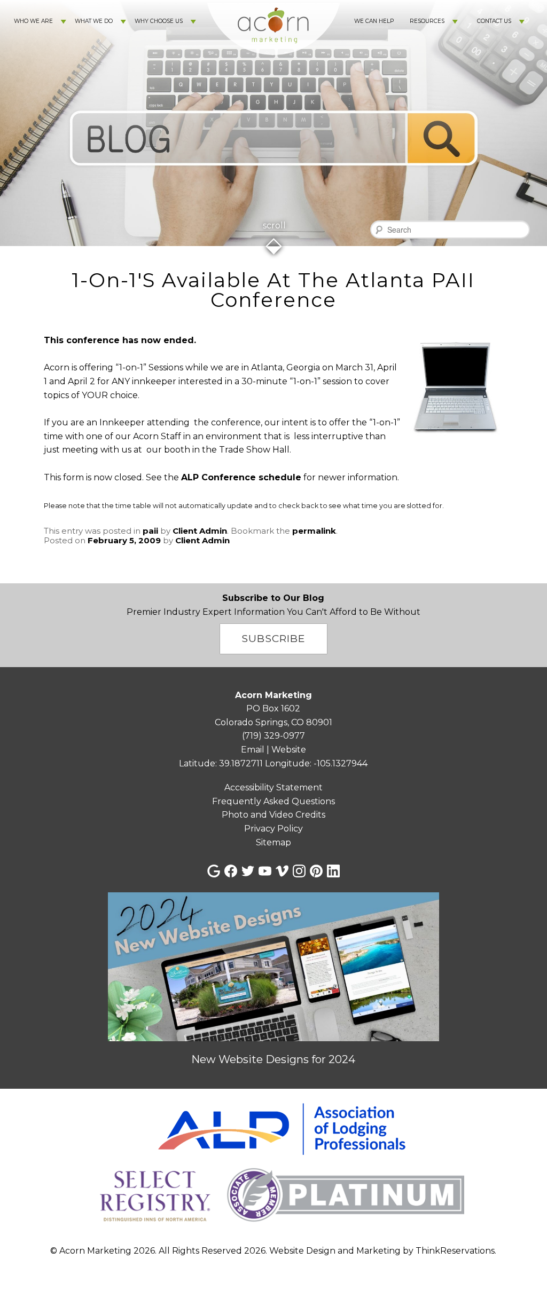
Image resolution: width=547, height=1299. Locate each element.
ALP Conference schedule (241, 477)
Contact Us (494, 21)
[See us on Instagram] (299, 871)
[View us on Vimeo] (282, 871)
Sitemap (273, 842)
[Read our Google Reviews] (213, 871)
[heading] (273, 290)
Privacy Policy (273, 828)
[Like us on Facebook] (230, 871)
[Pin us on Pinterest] (316, 871)
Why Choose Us (159, 21)
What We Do (94, 21)
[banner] (273, 1165)
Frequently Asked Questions (273, 801)
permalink (314, 531)
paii (150, 531)
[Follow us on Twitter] (247, 871)
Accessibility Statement (273, 787)
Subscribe (273, 638)
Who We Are (33, 21)
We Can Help (374, 21)
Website (288, 749)
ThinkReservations (455, 1251)
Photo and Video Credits (273, 815)
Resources (427, 21)
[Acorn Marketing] (273, 64)
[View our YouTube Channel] (265, 871)
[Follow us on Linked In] (333, 871)
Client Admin (200, 531)
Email (252, 749)
